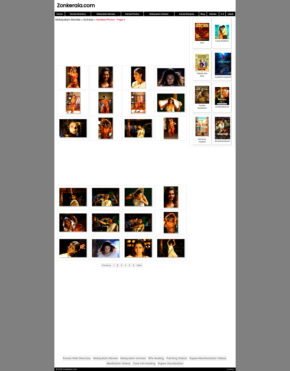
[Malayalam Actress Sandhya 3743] (138, 248)
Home (60, 14)
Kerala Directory (78, 14)
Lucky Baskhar (222, 41)
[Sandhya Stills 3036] (105, 223)
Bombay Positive (202, 140)
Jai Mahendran (222, 107)
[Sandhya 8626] (73, 103)
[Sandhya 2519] (171, 103)
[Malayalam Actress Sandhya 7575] (138, 197)
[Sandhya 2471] (171, 128)
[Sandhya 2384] (105, 128)
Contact (230, 369)
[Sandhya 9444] (73, 77)
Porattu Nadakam (202, 106)
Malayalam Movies (106, 14)
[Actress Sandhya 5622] (105, 77)
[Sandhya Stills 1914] (171, 223)
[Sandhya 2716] (73, 223)
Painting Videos (177, 358)
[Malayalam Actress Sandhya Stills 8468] (138, 103)
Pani (202, 42)
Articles (212, 14)
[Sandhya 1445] (73, 197)
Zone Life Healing (144, 363)
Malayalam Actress (159, 14)
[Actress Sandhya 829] (171, 77)
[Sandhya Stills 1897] (105, 197)
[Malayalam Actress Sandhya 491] (105, 103)
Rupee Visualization (170, 363)
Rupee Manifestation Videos (208, 358)
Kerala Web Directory (77, 358)
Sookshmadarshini (224, 77)
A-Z (222, 14)
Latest (230, 14)
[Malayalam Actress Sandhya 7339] (138, 128)
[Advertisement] (122, 44)
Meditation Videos (118, 363)
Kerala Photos (132, 14)
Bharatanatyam (222, 141)
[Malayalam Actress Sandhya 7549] (73, 128)
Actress (88, 19)
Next (139, 265)
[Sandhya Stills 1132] (138, 77)
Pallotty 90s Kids (202, 74)
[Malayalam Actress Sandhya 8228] (138, 223)
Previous (106, 265)
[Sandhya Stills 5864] (171, 197)
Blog (203, 14)
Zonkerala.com (76, 5)
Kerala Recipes (186, 14)
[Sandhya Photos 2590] (73, 248)
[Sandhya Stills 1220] (105, 248)
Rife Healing (156, 358)
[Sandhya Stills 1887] (171, 248)
